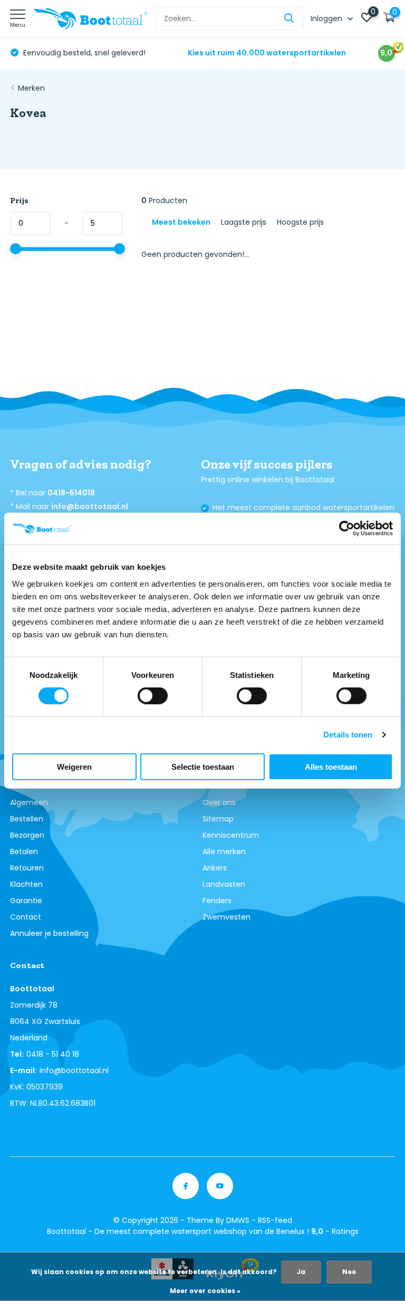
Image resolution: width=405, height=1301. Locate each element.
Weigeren (74, 766)
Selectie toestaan (202, 766)
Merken (31, 88)
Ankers (214, 868)
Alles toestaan (331, 766)
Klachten (26, 884)
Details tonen (347, 734)
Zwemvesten (226, 917)
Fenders (217, 900)
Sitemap (218, 819)
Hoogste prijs (300, 222)
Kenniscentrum (230, 835)
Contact (25, 917)
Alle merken (224, 851)
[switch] (153, 695)
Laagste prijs (243, 222)
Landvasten (223, 884)
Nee (349, 1271)
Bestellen (26, 819)
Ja (301, 1271)
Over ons (219, 802)
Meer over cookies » (205, 1290)
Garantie (26, 900)
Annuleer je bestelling (49, 933)
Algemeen (29, 802)
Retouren (27, 868)
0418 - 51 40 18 (52, 1054)
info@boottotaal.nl (89, 506)
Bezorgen (27, 835)
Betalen (24, 851)
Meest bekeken (181, 222)
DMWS (237, 1220)
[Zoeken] (289, 19)
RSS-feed (275, 1220)
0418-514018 (71, 492)
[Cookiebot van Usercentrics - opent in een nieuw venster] (347, 529)
